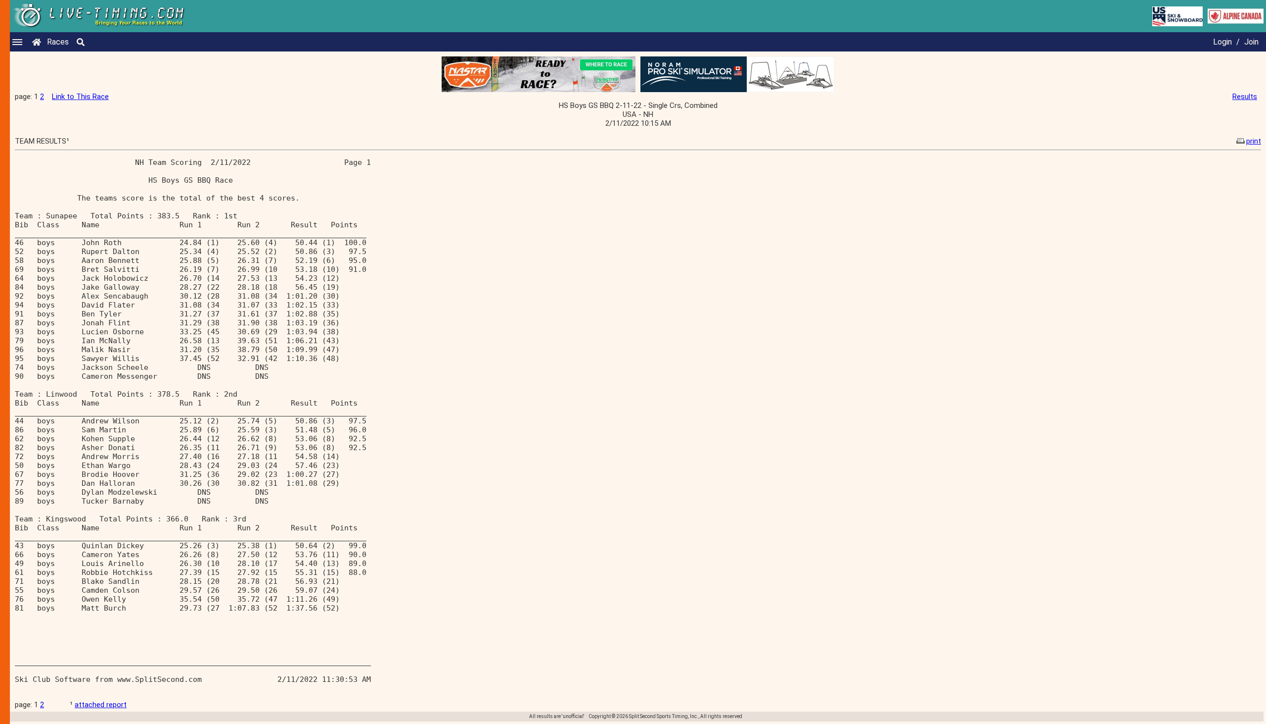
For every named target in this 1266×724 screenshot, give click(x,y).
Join (1251, 42)
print (1253, 141)
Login (1222, 42)
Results (1244, 96)
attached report (101, 704)
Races (58, 42)
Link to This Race (80, 96)
